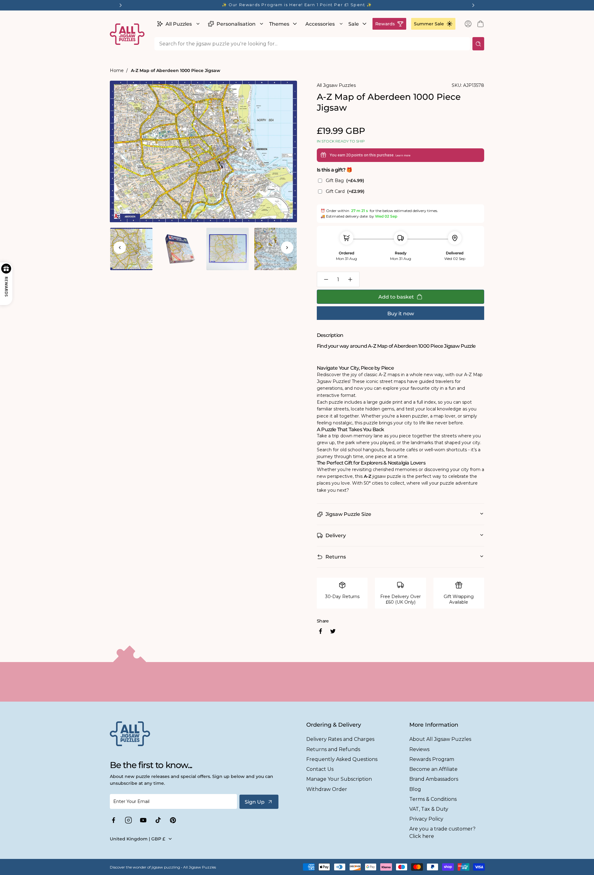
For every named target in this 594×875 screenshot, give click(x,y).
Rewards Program (431, 759)
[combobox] (312, 43)
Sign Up (255, 802)
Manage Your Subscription (339, 779)
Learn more (403, 155)
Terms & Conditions (433, 799)
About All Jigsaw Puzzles (440, 739)
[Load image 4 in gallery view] (275, 248)
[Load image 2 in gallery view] (179, 248)
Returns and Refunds (333, 749)
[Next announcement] (473, 5)
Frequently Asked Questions (341, 759)
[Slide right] (287, 247)
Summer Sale (429, 24)
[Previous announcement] (120, 5)
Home (117, 70)
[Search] (478, 43)
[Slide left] (120, 247)
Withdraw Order (326, 789)
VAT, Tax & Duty (428, 809)
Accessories (320, 24)
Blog (415, 789)
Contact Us (320, 769)
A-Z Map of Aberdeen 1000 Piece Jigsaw (175, 70)
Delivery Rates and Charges (340, 739)
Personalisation (236, 24)
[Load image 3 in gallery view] (227, 248)
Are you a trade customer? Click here (442, 832)
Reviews (419, 749)
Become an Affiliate (433, 769)
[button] (177, 23)
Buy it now (400, 313)
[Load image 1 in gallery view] (131, 248)
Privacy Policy (426, 819)
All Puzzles (179, 24)
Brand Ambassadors (433, 779)
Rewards (385, 24)
